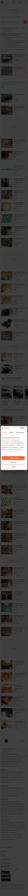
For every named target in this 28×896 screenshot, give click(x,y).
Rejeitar (14, 466)
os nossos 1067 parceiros (12, 440)
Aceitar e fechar (14, 458)
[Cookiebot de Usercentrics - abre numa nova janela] (20, 428)
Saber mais (13, 462)
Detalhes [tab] (11, 432)
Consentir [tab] (4, 432)
